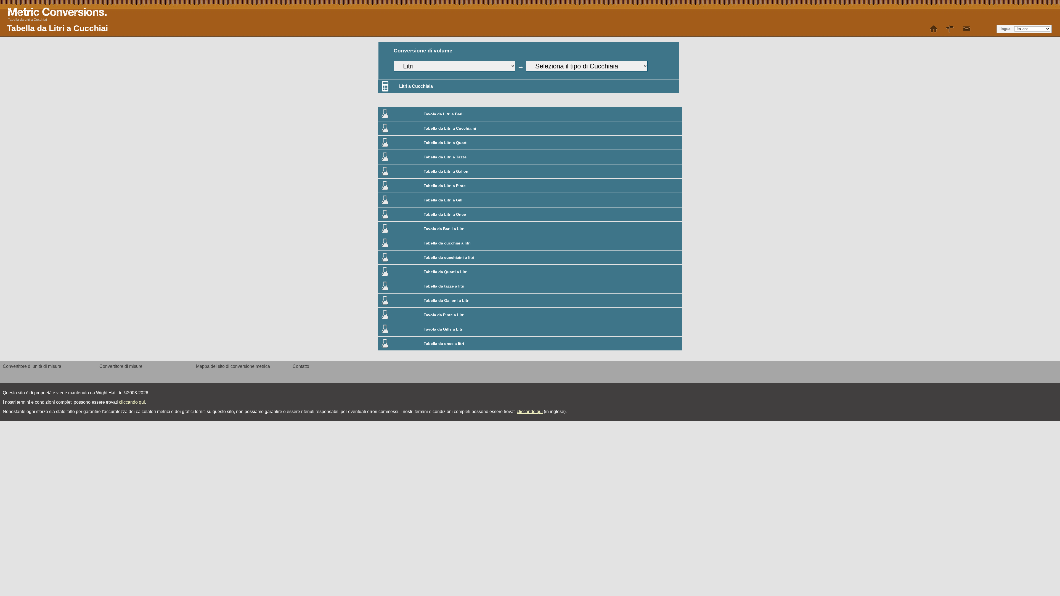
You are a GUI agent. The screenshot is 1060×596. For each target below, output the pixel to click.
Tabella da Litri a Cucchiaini (450, 128)
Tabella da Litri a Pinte (445, 185)
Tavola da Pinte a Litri (444, 315)
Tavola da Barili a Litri (444, 229)
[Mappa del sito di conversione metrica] (950, 28)
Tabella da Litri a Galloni (447, 171)
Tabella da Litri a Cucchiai (27, 20)
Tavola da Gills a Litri (443, 329)
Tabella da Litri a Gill (443, 200)
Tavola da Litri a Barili (444, 114)
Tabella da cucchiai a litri (447, 243)
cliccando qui (132, 402)
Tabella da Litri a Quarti (446, 142)
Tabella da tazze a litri (444, 286)
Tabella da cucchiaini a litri (449, 257)
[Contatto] (966, 28)
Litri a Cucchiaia (416, 86)
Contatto (301, 366)
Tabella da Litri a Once (445, 214)
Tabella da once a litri (444, 343)
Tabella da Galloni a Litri (447, 300)
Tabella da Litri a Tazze (445, 157)
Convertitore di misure (120, 366)
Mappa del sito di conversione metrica (233, 366)
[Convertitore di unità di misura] (933, 28)
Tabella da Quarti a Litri (446, 272)
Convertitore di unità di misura (32, 366)
